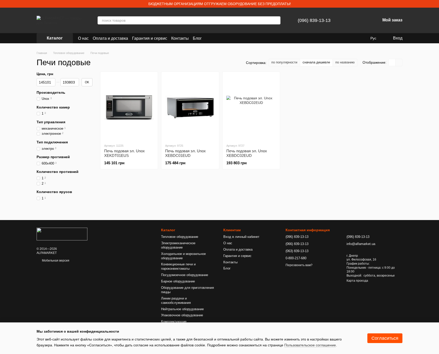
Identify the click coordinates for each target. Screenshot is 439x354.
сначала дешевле (316, 62)
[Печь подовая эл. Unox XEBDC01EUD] (190, 107)
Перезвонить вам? (299, 265)
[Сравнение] (350, 20)
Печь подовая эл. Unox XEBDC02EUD (246, 153)
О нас (83, 38)
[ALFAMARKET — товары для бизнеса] (62, 234)
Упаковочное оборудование (182, 315)
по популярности (284, 62)
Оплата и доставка (110, 38)
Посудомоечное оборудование (184, 275)
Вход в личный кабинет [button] (241, 237)
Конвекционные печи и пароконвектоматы (178, 266)
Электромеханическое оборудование (178, 245)
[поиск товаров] (276, 20)
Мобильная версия (55, 260)
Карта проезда (357, 280)
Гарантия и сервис (149, 38)
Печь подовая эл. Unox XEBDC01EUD (185, 153)
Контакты (180, 38)
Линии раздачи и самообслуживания (176, 300)
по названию (345, 62)
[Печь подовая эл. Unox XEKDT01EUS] (129, 107)
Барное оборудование (178, 281)
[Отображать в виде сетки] (392, 62)
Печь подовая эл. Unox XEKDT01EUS (124, 153)
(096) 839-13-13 (314, 20)
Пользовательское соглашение (310, 345)
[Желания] (363, 20)
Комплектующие (173, 321)
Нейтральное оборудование (182, 309)
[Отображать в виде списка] (399, 62)
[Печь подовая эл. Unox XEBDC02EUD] (251, 107)
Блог (197, 38)
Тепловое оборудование (179, 237)
